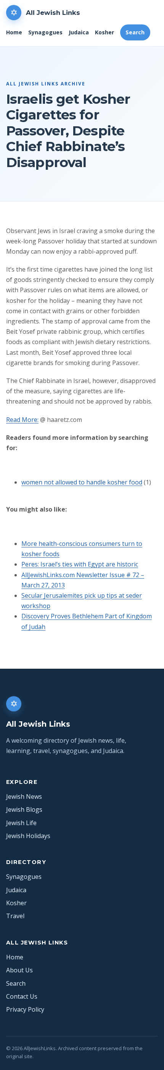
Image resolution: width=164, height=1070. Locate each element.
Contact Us (21, 996)
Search (135, 32)
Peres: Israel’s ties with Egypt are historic (79, 564)
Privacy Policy (25, 1009)
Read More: (22, 419)
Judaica (79, 32)
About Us (19, 970)
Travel (15, 916)
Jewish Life (21, 823)
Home (14, 32)
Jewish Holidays (28, 836)
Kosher (104, 32)
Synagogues (45, 32)
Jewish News (24, 796)
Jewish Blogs (24, 809)
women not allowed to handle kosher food (81, 482)
